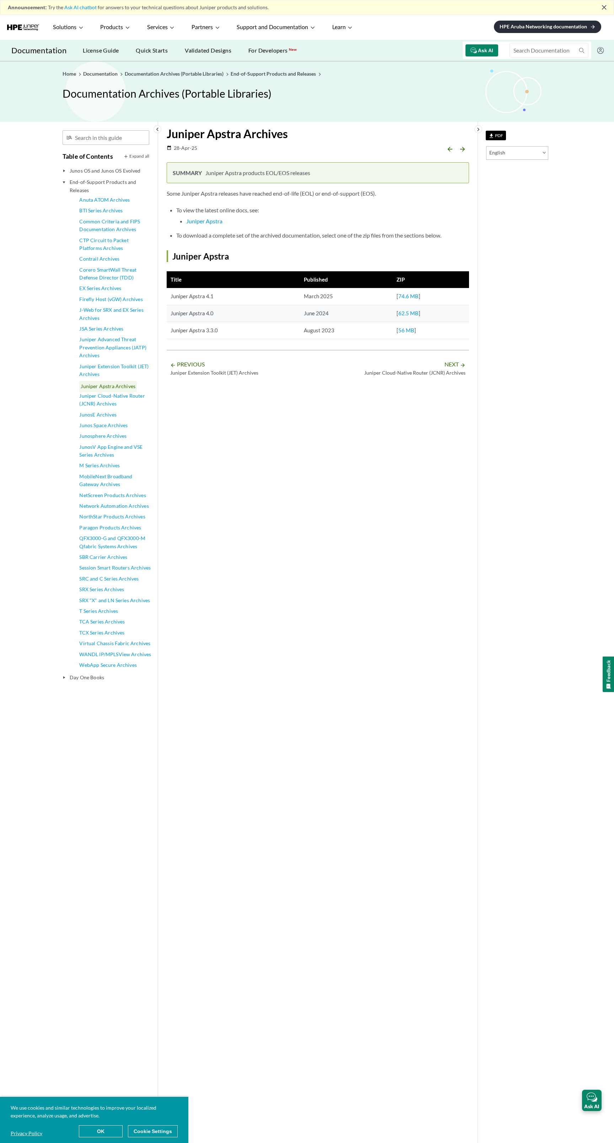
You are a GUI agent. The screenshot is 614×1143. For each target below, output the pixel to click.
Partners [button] (202, 27)
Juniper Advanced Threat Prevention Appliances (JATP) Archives (112, 347)
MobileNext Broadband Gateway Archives (105, 480)
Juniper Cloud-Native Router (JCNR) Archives (112, 400)
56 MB (406, 330)
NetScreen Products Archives (112, 495)
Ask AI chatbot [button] (80, 7)
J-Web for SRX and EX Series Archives (111, 314)
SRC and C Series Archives (109, 579)
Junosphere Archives (102, 436)
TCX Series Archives (101, 633)
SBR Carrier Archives (103, 557)
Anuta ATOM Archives (104, 200)
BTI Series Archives (101, 210)
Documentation (38, 50)
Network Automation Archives (114, 506)
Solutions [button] (64, 27)
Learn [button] (339, 27)
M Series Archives (99, 465)
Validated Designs (208, 50)
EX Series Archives (100, 288)
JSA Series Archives (101, 329)
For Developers (272, 50)
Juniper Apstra (204, 221)
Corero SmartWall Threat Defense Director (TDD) (107, 274)
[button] (592, 1100)
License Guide (101, 50)
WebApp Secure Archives (108, 665)
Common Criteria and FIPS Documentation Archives (109, 225)
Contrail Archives (99, 259)
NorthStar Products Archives (112, 516)
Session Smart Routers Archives (115, 568)
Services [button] (157, 27)
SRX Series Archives (101, 589)
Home (70, 74)
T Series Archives (98, 611)
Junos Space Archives (103, 425)
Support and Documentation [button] (272, 27)
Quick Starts (152, 50)
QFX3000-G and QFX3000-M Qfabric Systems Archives (112, 542)
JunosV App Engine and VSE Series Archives (110, 451)
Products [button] (111, 27)
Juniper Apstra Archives (108, 386)
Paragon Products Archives (110, 527)
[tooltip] (496, 135)
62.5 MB (408, 313)
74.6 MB (408, 296)
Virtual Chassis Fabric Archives (114, 643)
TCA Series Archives (102, 622)
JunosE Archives (97, 415)
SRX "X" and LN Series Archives (114, 600)
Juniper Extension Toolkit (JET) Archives (114, 370)
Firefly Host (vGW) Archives (110, 299)
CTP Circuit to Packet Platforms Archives (103, 244)
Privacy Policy (26, 1133)
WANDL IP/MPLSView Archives (115, 654)
